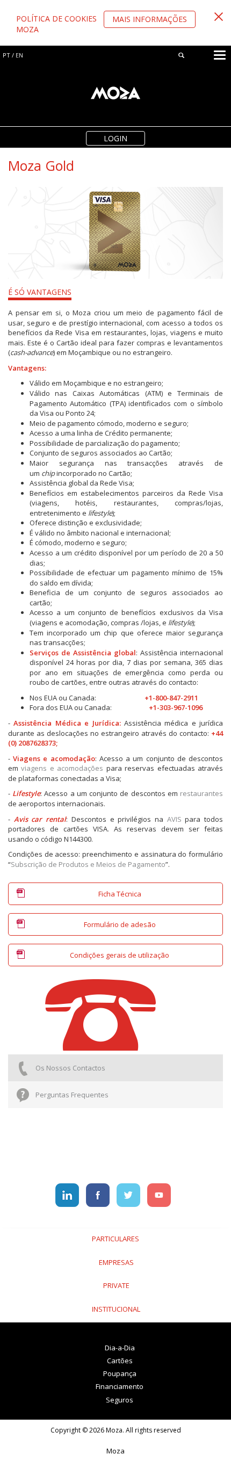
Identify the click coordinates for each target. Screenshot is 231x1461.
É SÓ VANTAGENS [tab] (39, 292)
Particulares (115, 1238)
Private (116, 1285)
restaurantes (201, 793)
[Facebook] (98, 1194)
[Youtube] (159, 1194)
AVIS (174, 819)
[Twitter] (129, 1194)
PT (6, 55)
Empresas (116, 1262)
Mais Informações (149, 19)
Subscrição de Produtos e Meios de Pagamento (88, 864)
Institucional (116, 1309)
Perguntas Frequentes (72, 1095)
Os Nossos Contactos (70, 1068)
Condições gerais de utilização (119, 955)
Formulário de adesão (120, 924)
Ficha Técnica (119, 894)
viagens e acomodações (62, 768)
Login (115, 138)
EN (19, 55)
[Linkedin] (68, 1194)
